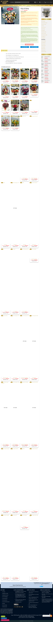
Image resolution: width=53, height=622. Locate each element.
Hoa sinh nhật (6, 5)
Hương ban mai (24, 178)
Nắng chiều (24, 510)
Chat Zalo (3, 616)
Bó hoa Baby (37, 5)
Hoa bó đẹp (24, 5)
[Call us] (21, 607)
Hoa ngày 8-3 (43, 36)
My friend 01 (34, 377)
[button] (50, 5)
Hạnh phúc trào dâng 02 (34, 80)
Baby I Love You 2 (5, 577)
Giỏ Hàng (3, 603)
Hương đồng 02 (24, 80)
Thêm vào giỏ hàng (29, 44)
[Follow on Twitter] (12, 2)
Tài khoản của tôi (4, 606)
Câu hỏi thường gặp (4, 596)
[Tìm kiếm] (51, 5)
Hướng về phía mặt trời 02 (15, 127)
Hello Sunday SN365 (15, 80)
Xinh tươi (5, 244)
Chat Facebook (4, 618)
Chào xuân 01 (15, 377)
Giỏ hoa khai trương (44, 22)
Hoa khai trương (11, 5)
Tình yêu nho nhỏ (5, 377)
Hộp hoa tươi (43, 48)
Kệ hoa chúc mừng (33, 5)
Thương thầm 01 (5, 80)
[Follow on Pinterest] (22, 607)
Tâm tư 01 (15, 111)
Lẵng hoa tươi (43, 50)
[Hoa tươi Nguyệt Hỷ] (4, 2)
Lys (34, 110)
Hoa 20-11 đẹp (43, 33)
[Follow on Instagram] (11, 2)
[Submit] (28, 2)
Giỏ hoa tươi (28, 5)
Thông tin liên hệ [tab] (4, 50)
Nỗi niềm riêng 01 (15, 444)
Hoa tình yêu (43, 39)
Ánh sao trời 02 (24, 311)
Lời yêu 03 (24, 526)
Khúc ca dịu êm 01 (5, 444)
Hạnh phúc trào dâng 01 (24, 377)
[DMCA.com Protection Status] (16, 604)
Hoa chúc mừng (43, 24)
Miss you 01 (34, 244)
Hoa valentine (43, 42)
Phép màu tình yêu (34, 178)
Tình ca (6, 111)
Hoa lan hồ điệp (16, 5)
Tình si (6, 311)
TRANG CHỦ (2, 5)
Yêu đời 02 (15, 244)
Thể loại (42, 25)
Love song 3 (15, 311)
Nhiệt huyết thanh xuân (5, 510)
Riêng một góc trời (34, 577)
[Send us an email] (13, 2)
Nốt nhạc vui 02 (24, 111)
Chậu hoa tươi (43, 45)
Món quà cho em (34, 444)
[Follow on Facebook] (14, 607)
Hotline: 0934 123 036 (5, 620)
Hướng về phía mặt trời (24, 444)
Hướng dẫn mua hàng (5, 593)
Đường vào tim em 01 (6, 127)
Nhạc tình (24, 244)
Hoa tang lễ (20, 5)
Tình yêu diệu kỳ (15, 577)
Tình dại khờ (15, 510)
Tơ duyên (34, 510)
